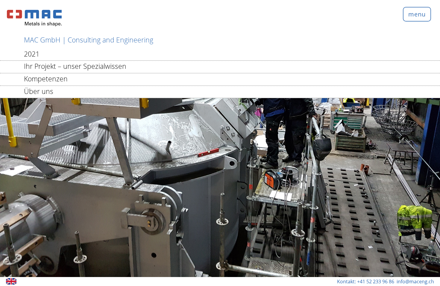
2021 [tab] (32, 54)
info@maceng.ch (415, 281)
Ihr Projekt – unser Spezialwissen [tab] (75, 66)
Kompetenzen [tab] (46, 78)
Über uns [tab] (38, 91)
